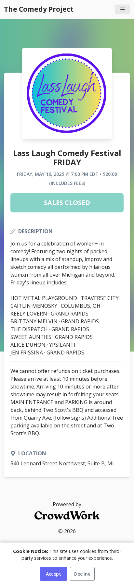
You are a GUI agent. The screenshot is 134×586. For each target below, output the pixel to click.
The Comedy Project (39, 9)
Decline (82, 574)
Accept (53, 574)
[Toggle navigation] (122, 10)
